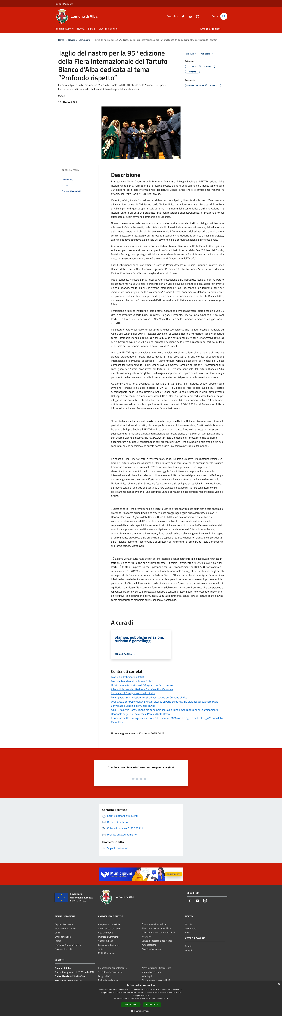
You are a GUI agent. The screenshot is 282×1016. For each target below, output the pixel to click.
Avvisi (188, 932)
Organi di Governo (64, 924)
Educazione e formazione (154, 924)
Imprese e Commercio (109, 936)
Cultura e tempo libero (109, 928)
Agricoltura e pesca (151, 949)
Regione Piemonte (64, 4)
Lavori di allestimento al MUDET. (129, 677)
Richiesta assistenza (108, 980)
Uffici (57, 932)
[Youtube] (189, 16)
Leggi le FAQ (104, 976)
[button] (141, 1011)
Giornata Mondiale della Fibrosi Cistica (132, 681)
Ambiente (146, 936)
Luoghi (188, 950)
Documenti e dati (63, 949)
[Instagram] (196, 16)
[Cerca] (223, 16)
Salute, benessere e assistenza (157, 940)
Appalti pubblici (105, 941)
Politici (58, 941)
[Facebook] (182, 16)
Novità (71, 40)
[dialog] (141, 998)
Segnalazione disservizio (110, 972)
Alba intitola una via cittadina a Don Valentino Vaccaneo (142, 689)
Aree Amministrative (65, 928)
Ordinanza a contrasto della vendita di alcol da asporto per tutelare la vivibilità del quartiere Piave (164, 702)
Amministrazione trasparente (156, 968)
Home (61, 40)
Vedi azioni (205, 53)
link (166, 998)
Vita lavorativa (105, 932)
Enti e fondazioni (63, 936)
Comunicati (84, 40)
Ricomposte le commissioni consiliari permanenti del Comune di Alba (149, 697)
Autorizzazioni (149, 945)
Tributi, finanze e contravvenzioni (158, 932)
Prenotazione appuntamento (112, 968)
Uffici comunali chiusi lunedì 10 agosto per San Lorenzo (142, 685)
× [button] (279, 984)
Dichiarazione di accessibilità (156, 980)
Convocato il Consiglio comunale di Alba (133, 693)
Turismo (102, 949)
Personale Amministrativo (68, 945)
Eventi (188, 946)
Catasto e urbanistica (108, 945)
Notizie (188, 924)
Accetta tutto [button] (130, 1004)
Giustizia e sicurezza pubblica (156, 928)
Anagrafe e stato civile (109, 924)
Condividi (190, 53)
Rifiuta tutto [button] (152, 1004)
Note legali (147, 976)
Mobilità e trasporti (107, 953)
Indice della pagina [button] (70, 170)
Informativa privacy (151, 972)
